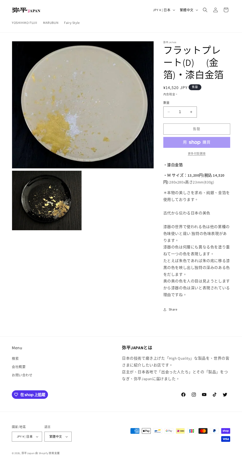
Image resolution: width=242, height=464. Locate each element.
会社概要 (19, 367)
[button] (205, 10)
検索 (15, 358)
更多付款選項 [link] (197, 153)
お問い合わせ (22, 375)
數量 (166, 103)
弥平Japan (28, 453)
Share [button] (173, 309)
